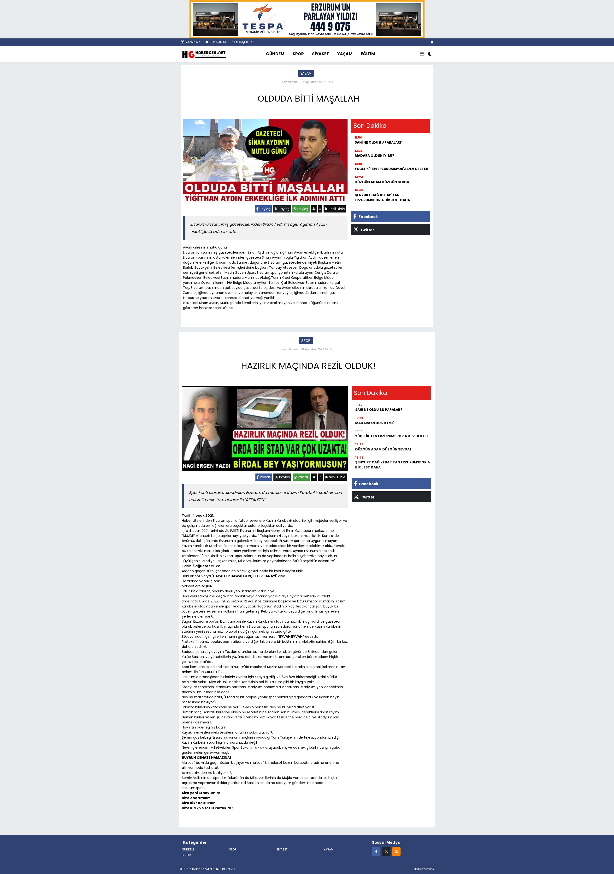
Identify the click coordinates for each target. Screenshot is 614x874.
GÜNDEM (275, 54)
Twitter (367, 229)
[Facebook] (376, 851)
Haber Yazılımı (424, 869)
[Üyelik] (432, 42)
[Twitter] (386, 851)
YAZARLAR (192, 42)
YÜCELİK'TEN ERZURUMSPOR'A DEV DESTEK (391, 168)
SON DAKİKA (217, 42)
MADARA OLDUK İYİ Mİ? (374, 155)
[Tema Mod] (429, 54)
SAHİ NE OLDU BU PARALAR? (378, 142)
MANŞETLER (243, 42)
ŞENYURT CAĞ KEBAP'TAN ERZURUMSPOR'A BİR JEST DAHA (382, 197)
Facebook (368, 216)
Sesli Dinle (336, 208)
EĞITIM (368, 54)
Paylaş (264, 208)
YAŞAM (345, 54)
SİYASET (320, 54)
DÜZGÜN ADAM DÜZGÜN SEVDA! (383, 182)
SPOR (298, 54)
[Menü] (421, 54)
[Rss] (396, 851)
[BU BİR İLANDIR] (307, 18)
